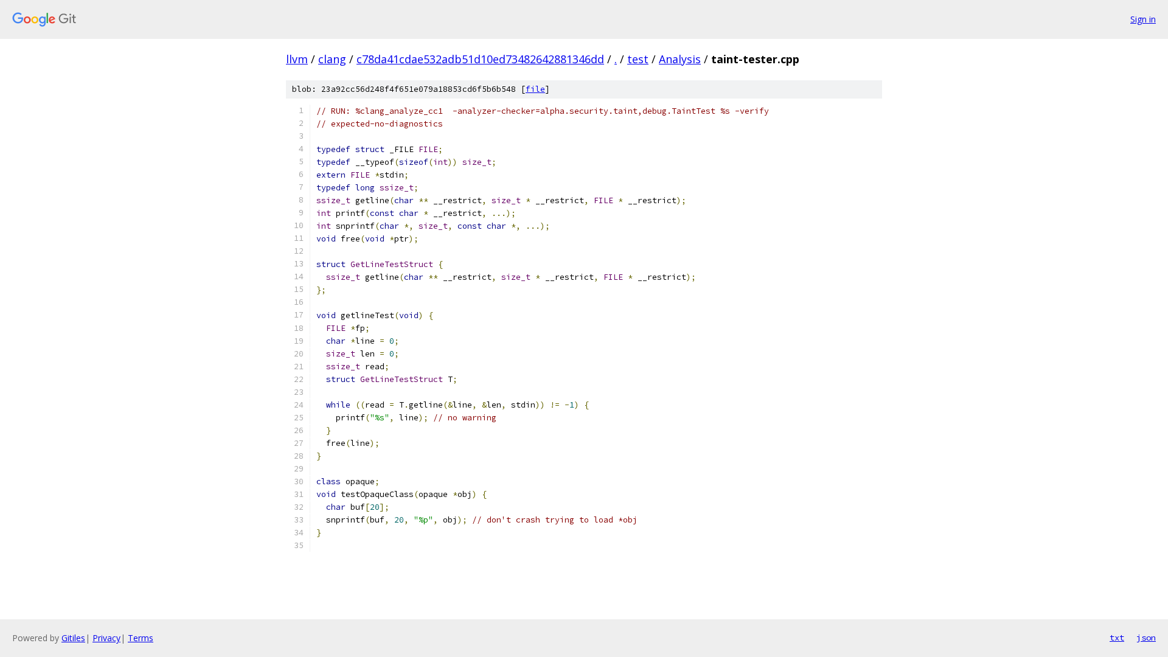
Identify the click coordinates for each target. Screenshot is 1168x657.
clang (332, 59)
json (1146, 637)
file (535, 89)
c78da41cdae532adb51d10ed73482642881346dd (480, 59)
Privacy (106, 638)
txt (1117, 637)
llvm (297, 59)
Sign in (1143, 19)
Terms (140, 638)
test (637, 59)
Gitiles (73, 638)
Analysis (680, 59)
